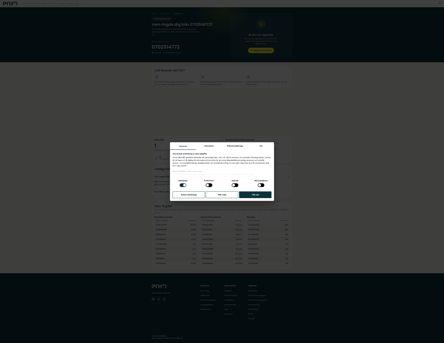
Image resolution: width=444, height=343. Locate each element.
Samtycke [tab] (183, 146)
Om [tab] (261, 146)
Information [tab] (209, 146)
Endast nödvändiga (189, 195)
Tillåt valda (222, 195)
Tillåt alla (255, 195)
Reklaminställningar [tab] (235, 146)
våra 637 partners (185, 157)
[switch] (209, 185)
